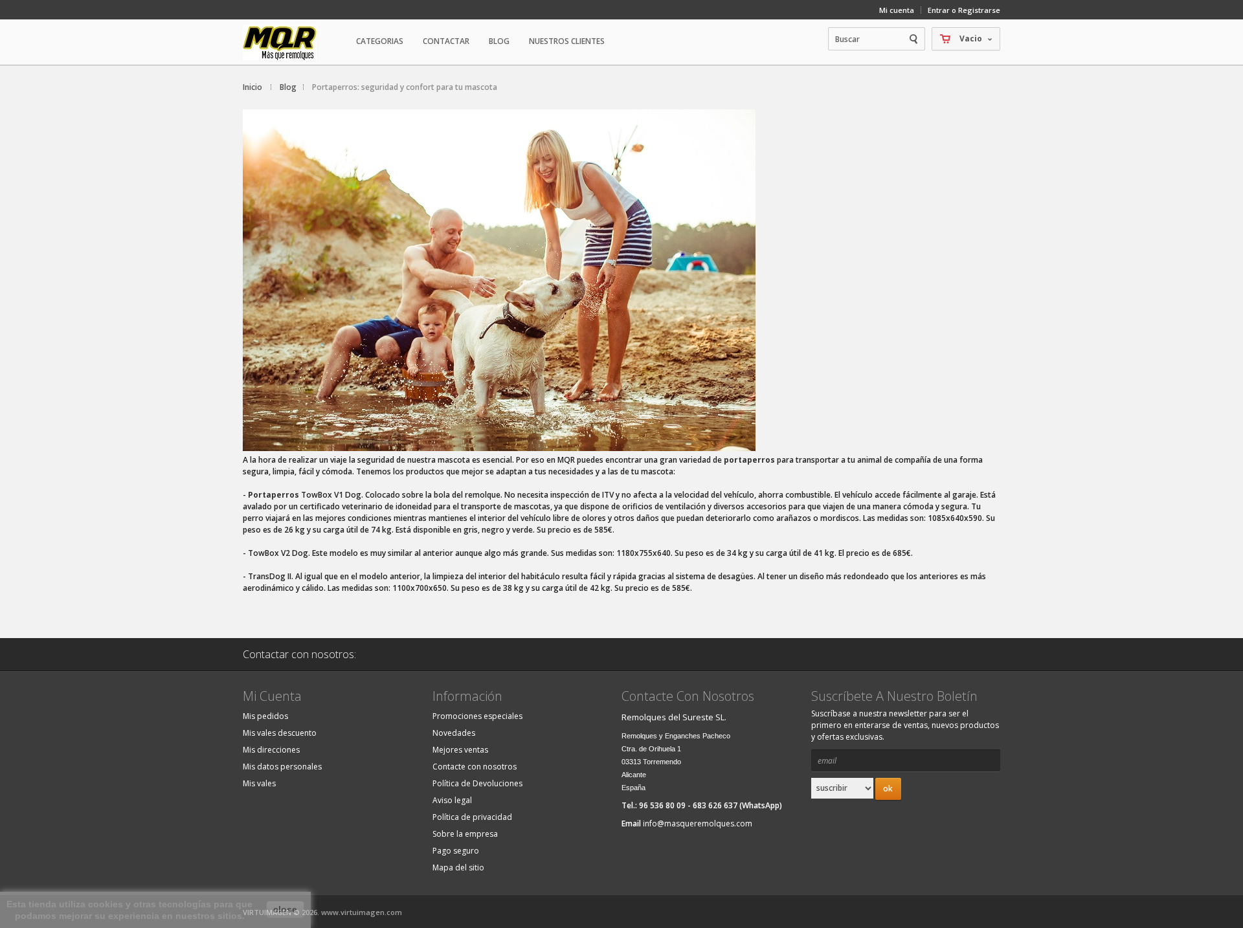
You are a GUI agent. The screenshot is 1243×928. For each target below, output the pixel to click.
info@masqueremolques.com (697, 823)
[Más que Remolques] (294, 42)
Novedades (453, 732)
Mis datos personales (282, 766)
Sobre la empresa (465, 833)
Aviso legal (452, 800)
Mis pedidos (265, 716)
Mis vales (259, 783)
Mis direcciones (271, 749)
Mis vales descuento (280, 732)
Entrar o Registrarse (964, 10)
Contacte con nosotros (474, 766)
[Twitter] (452, 654)
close (285, 909)
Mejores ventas (460, 749)
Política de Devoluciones (477, 783)
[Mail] (386, 654)
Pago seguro (455, 850)
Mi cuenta (896, 10)
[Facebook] (419, 654)
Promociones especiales (477, 716)
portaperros (749, 459)
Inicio (252, 87)
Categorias (379, 41)
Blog (499, 41)
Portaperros (273, 494)
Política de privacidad (472, 817)
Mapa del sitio (458, 867)
